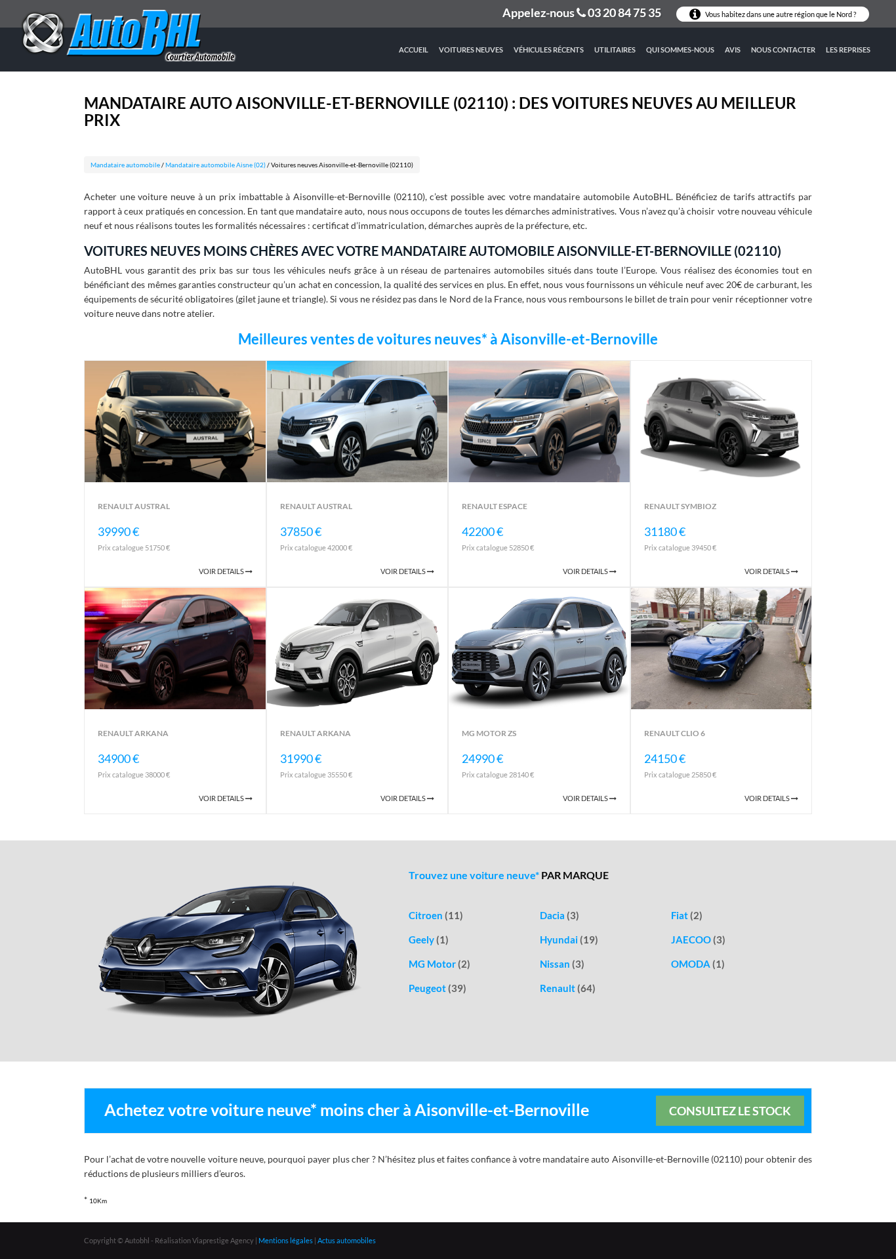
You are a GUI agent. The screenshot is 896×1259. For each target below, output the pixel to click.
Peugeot (437, 988)
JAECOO (698, 939)
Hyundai (569, 939)
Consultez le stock (730, 1111)
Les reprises (848, 49)
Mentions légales (285, 1240)
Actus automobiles (346, 1240)
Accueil (413, 49)
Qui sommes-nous (680, 49)
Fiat (687, 915)
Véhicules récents (549, 49)
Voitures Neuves (471, 49)
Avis (733, 49)
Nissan (562, 964)
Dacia (559, 915)
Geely (429, 939)
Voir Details (222, 571)
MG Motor (439, 964)
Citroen (436, 915)
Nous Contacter (783, 49)
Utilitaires (615, 49)
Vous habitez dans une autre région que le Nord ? (780, 14)
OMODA (698, 964)
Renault (568, 988)
